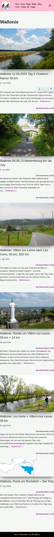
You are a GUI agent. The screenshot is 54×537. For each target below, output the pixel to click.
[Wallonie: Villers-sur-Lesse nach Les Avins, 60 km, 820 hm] (27, 224)
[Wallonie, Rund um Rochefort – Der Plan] (27, 468)
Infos (40, 4)
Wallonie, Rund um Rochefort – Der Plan (27, 481)
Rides (34, 4)
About (23, 7)
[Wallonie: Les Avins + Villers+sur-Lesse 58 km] (27, 393)
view (51, 108)
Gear (17, 7)
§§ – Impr (31, 7)
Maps (28, 4)
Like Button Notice (42, 108)
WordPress (36, 534)
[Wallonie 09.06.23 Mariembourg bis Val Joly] (27, 134)
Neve (16, 534)
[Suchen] (50, 5)
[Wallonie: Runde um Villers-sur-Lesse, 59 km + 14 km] (27, 310)
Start (17, 4)
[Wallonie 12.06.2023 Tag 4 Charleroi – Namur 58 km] (27, 48)
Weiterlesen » (45, 101)
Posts (23, 4)
